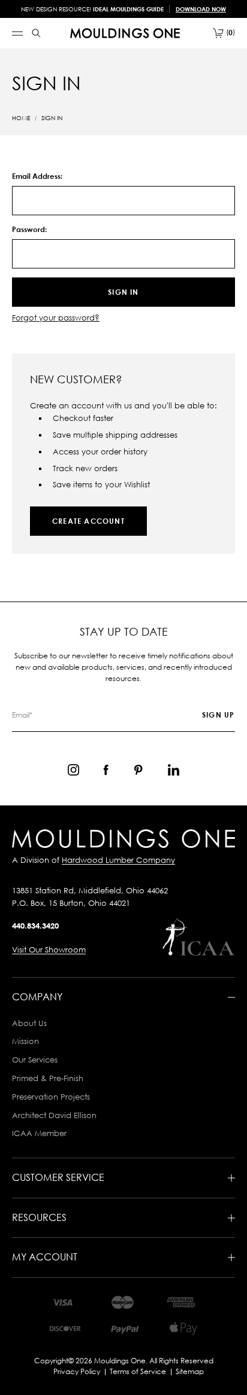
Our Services (35, 1059)
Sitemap (190, 1371)
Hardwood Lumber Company (118, 860)
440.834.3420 (35, 925)
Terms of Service (138, 1371)
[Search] (36, 33)
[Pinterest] (138, 770)
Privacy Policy (76, 1371)
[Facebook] (106, 770)
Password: (29, 229)
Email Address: (37, 176)
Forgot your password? (56, 317)
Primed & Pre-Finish (47, 1078)
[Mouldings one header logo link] (125, 33)
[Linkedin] (173, 770)
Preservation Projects (51, 1096)
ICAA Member (39, 1133)
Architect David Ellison (54, 1115)
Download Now (201, 9)
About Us (29, 1023)
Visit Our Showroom (49, 949)
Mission (25, 1041)
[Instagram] (73, 770)
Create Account (88, 521)
